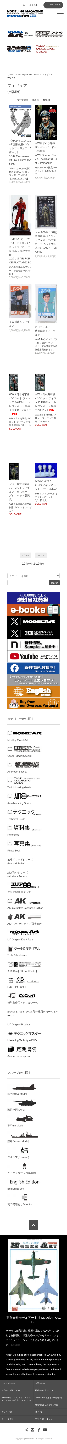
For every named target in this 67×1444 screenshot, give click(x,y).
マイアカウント (8, 1412)
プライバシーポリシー (44, 1419)
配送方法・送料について (45, 1390)
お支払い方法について (11, 1390)
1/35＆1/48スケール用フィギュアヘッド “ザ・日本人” (46, 485)
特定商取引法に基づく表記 (46, 1405)
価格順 (35, 99)
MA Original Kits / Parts (28, 74)
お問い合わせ (41, 1383)
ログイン (39, 1412)
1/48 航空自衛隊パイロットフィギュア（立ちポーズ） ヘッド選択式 (19, 491)
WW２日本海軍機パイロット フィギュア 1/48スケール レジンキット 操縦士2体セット (46, 402)
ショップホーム (8, 1383)
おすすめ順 (22, 99)
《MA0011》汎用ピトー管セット (49, 1398)
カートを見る (7, 1419)
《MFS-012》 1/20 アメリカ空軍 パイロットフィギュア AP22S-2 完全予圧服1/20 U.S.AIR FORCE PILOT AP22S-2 (20, 251)
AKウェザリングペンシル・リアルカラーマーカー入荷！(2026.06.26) (16, 1399)
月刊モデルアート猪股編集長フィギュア (45, 330)
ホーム (11, 74)
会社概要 (15, 1345)
